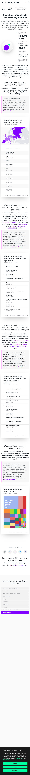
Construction (6, 591)
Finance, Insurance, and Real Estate (11, 593)
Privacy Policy (6, 759)
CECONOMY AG (9, 413)
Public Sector (6, 601)
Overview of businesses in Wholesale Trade (21, 8)
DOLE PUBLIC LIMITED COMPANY (13, 421)
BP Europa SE (9, 295)
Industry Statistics (10, 8)
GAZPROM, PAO (22, 224)
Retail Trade (5, 604)
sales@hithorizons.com (18, 565)
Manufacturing (6, 596)
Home (3, 9)
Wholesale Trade (7, 612)
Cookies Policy (19, 758)
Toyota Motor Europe (10, 305)
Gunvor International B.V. (11, 287)
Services (5, 607)
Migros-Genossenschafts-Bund (13, 309)
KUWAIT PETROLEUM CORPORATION (14, 278)
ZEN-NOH (8, 282)
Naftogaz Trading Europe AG (12, 409)
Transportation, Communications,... (11, 609)
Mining (4, 599)
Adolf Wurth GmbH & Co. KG (18, 346)
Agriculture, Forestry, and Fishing (10, 588)
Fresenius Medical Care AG (21, 340)
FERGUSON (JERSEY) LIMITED (13, 425)
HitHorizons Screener (9, 111)
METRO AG (8, 405)
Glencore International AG (9, 222)
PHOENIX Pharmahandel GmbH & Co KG (15, 291)
